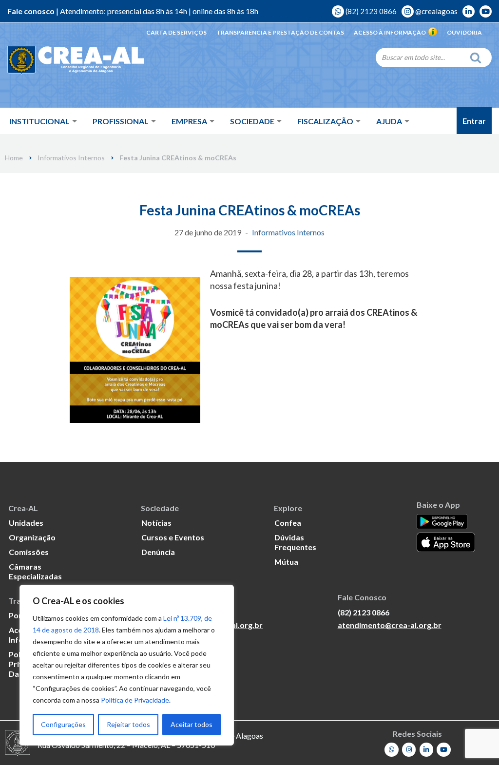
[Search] (478, 57)
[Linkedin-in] (427, 750)
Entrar (474, 120)
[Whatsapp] (391, 750)
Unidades (26, 522)
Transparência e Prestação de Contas (280, 32)
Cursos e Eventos (172, 537)
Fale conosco (31, 11)
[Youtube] (444, 750)
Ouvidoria (464, 32)
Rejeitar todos (128, 724)
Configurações (63, 724)
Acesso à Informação (390, 32)
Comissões (29, 551)
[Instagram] (409, 750)
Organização (32, 537)
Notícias (156, 522)
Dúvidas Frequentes (295, 542)
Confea (287, 522)
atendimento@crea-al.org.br (389, 625)
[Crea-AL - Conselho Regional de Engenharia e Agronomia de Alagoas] (75, 61)
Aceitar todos (191, 724)
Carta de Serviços (176, 32)
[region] (126, 665)
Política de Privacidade (135, 700)
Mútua (286, 561)
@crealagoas (436, 11)
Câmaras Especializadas (35, 571)
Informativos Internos (71, 157)
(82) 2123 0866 (370, 11)
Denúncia (158, 551)
